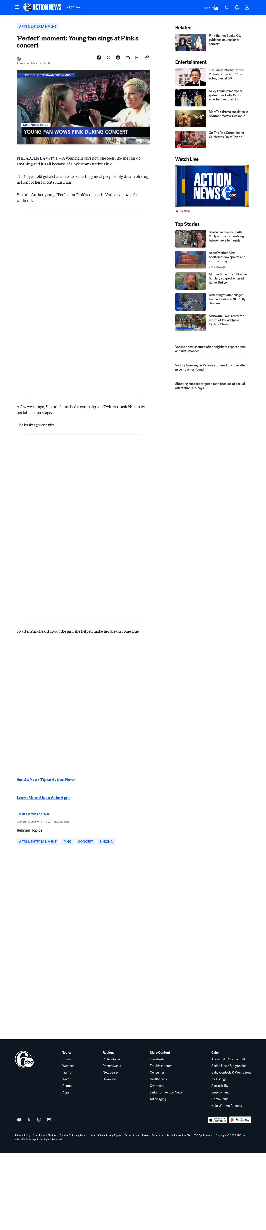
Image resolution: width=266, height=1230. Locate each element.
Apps (65, 1092)
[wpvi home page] (24, 1059)
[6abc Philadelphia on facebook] (19, 1120)
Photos (67, 1085)
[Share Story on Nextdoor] (127, 57)
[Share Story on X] (108, 57)
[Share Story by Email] (137, 57)
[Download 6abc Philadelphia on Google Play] (240, 1120)
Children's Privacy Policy (73, 1135)
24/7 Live (73, 7)
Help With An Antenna (226, 1105)
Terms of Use (131, 1135)
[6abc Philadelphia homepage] (42, 7)
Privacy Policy (22, 1135)
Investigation (158, 1059)
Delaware (109, 1079)
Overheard (157, 1085)
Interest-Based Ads (152, 1135)
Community (219, 1099)
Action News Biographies (228, 1066)
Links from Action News (166, 1092)
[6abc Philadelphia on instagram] (39, 1120)
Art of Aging (158, 1099)
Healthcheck (158, 1079)
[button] (17, 7)
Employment (220, 1092)
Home (66, 1059)
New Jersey (111, 1072)
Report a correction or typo (33, 814)
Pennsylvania (112, 1066)
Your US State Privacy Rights (105, 1135)
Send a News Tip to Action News (46, 779)
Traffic (66, 1072)
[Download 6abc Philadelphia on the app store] (218, 1120)
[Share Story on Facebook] (98, 57)
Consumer (157, 1072)
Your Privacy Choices (45, 1135)
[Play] (212, 186)
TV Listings (218, 1079)
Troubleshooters (161, 1066)
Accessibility (219, 1085)
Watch (66, 1079)
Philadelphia (111, 1059)
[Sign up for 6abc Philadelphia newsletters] (49, 1120)
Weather (68, 1066)
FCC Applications (203, 1135)
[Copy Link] (146, 57)
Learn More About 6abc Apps (43, 797)
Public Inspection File (178, 1135)
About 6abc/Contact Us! (228, 1059)
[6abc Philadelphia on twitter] (29, 1120)
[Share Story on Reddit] (118, 57)
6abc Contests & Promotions (231, 1072)
